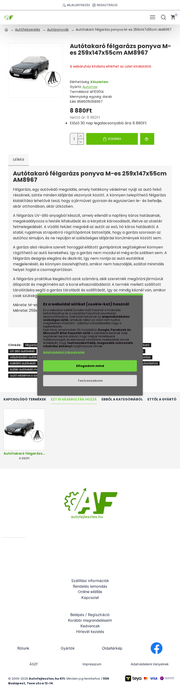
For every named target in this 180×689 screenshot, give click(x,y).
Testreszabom (90, 380)
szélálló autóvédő (23, 363)
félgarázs (32, 345)
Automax (90, 86)
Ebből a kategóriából (122, 399)
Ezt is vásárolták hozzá (74, 399)
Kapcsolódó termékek (25, 399)
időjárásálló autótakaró (27, 357)
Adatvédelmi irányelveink (64, 352)
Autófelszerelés (27, 29)
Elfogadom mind (90, 365)
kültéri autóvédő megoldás (29, 369)
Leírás (18, 159)
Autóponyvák (58, 29)
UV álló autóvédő (22, 351)
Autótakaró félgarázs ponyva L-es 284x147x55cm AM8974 (24, 453)
